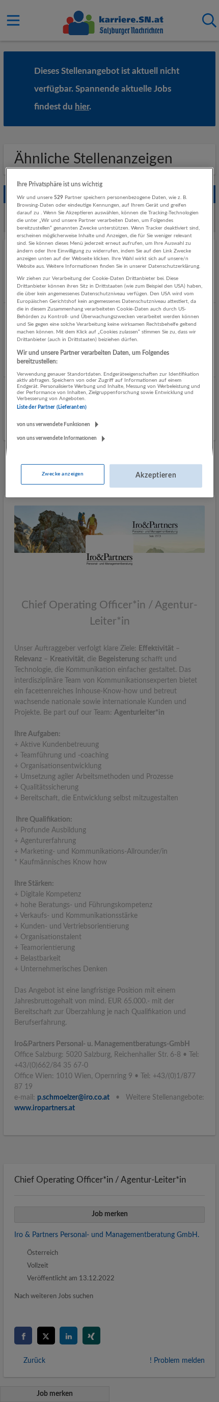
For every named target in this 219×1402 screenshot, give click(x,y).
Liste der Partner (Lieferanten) (52, 407)
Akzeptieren (156, 475)
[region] (110, 332)
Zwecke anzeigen (63, 473)
